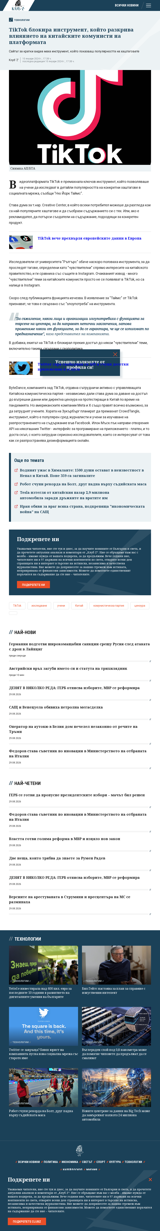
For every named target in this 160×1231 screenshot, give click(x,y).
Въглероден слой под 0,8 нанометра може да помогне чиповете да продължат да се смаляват (114, 1054)
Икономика (70, 1162)
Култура (115, 1162)
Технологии (22, 20)
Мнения (91, 1170)
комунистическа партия (108, 605)
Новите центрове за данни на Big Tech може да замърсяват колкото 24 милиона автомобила (116, 1115)
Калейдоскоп (72, 1170)
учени (61, 605)
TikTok (17, 605)
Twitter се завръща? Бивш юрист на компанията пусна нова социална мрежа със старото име (43, 1054)
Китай (79, 605)
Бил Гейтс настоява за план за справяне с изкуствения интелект (113, 990)
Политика (51, 1162)
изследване (39, 605)
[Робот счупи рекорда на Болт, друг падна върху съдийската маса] (43, 1087)
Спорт (100, 1162)
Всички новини (127, 5)
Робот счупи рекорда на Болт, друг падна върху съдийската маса (83, 484)
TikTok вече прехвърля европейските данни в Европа (89, 238)
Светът (87, 1162)
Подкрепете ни (33, 584)
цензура (139, 605)
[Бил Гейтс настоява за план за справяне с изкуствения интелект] (116, 965)
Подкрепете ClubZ (27, 1221)
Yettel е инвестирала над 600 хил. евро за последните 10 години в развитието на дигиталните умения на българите (40, 992)
